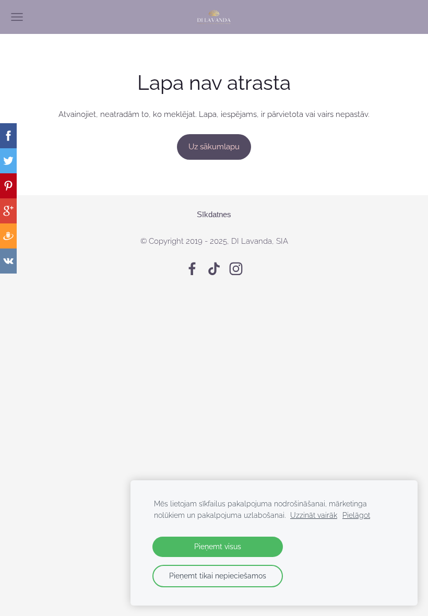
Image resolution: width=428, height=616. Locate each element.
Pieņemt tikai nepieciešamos (217, 576)
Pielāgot (356, 515)
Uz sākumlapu (214, 146)
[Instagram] (236, 269)
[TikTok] (214, 269)
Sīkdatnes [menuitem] (214, 214)
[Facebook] (192, 269)
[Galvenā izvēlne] (17, 17)
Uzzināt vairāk (313, 515)
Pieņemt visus (217, 546)
